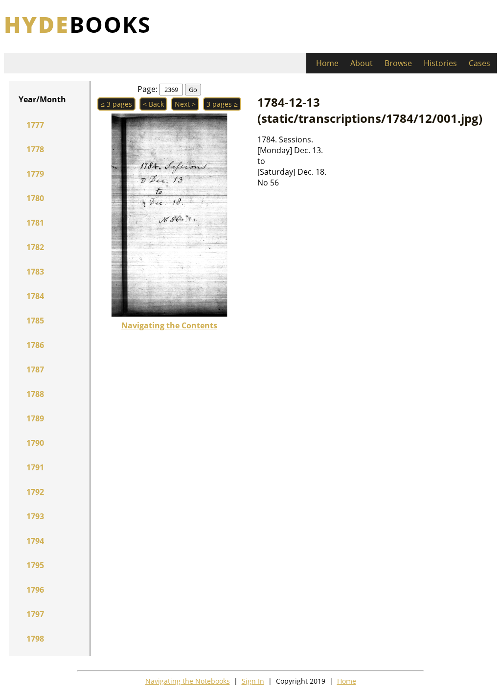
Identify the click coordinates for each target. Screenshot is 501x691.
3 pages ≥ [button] (222, 104)
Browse (398, 63)
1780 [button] (35, 198)
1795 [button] (35, 565)
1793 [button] (35, 516)
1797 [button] (35, 614)
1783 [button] (35, 271)
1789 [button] (35, 418)
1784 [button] (35, 296)
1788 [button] (35, 394)
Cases (479, 63)
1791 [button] (35, 467)
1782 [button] (35, 247)
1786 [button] (35, 345)
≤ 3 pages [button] (116, 104)
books (77, 24)
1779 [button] (35, 173)
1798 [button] (35, 638)
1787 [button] (35, 369)
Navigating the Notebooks (187, 681)
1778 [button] (35, 149)
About (361, 63)
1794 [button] (35, 540)
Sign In (253, 681)
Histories (440, 63)
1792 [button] (35, 491)
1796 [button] (35, 589)
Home (327, 63)
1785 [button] (35, 320)
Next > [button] (185, 104)
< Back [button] (153, 104)
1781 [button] (35, 222)
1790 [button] (35, 443)
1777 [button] (35, 124)
